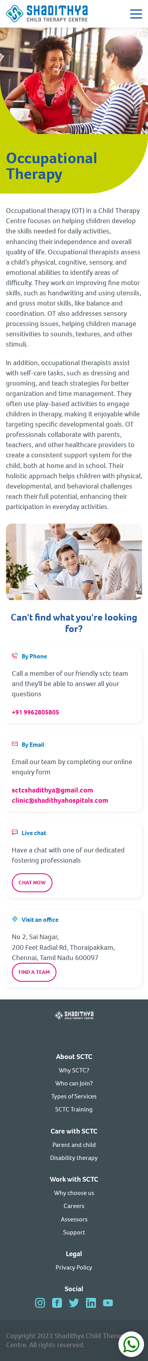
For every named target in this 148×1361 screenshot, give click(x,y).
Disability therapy (74, 1158)
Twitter (74, 1303)
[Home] (47, 14)
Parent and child (74, 1145)
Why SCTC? (74, 1070)
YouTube (108, 1303)
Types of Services (74, 1096)
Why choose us (74, 1193)
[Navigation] (136, 14)
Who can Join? (74, 1083)
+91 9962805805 (35, 712)
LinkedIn (91, 1303)
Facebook (57, 1303)
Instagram (40, 1303)
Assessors (74, 1219)
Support (74, 1232)
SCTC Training (74, 1109)
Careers (74, 1206)
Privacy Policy (74, 1267)
